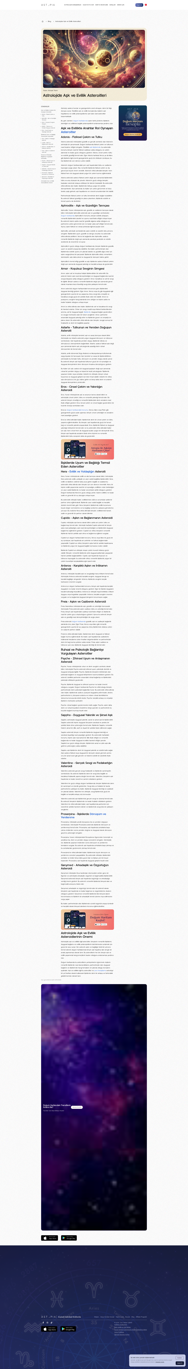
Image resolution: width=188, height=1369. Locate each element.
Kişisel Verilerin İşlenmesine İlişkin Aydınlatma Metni (130, 1330)
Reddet (179, 1358)
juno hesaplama (100, 970)
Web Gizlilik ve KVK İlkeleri (122, 1327)
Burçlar (127, 1317)
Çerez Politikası (119, 1332)
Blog (49, 21)
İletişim (96, 1317)
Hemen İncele (77, 1107)
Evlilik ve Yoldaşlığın (82, 471)
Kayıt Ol (139, 5)
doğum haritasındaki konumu (77, 410)
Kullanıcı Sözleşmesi (120, 1325)
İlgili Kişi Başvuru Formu (121, 1334)
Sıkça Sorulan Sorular (107, 1317)
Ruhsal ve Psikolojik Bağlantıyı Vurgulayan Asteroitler (46, 156)
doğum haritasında (79, 621)
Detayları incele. (159, 1362)
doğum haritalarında (80, 121)
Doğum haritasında (68, 216)
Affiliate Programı (141, 1317)
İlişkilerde (87, 312)
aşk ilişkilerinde (95, 147)
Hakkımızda (120, 1317)
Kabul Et (179, 1363)
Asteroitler (68, 132)
